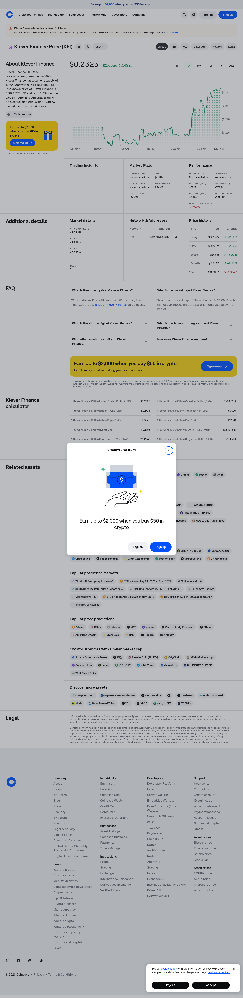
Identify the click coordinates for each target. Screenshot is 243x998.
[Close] (234, 969)
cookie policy (169, 968)
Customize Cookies (219, 972)
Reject (170, 985)
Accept (211, 985)
